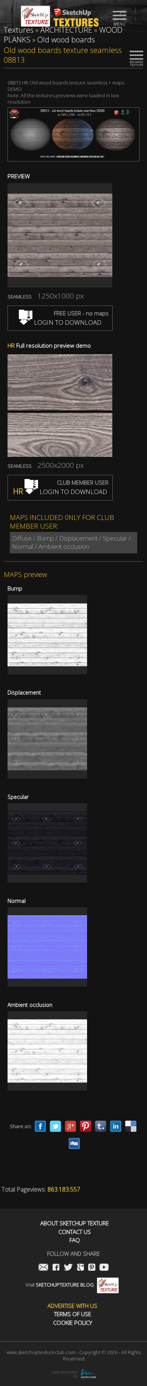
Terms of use (72, 1314)
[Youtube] (104, 1268)
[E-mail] (43, 1268)
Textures (19, 30)
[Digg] (74, 1143)
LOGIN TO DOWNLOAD (66, 322)
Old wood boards (66, 40)
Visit (60, 1284)
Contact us (74, 1231)
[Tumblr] (100, 1126)
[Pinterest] (85, 1126)
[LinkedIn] (115, 1126)
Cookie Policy (72, 1322)
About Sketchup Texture (74, 1223)
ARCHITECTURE (66, 30)
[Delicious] (130, 1126)
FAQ (74, 1240)
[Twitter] (55, 1126)
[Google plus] (70, 1126)
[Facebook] (40, 1126)
